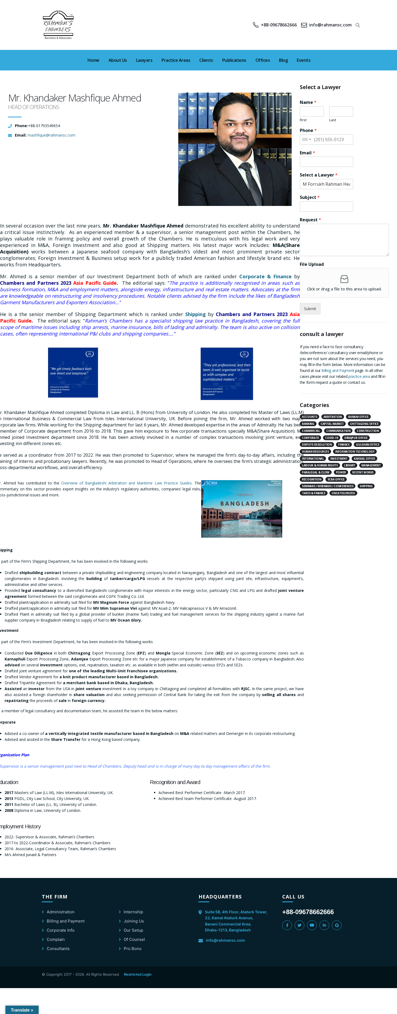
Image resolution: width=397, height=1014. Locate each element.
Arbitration (333, 417)
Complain (56, 939)
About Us (118, 60)
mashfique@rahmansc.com (51, 135)
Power (341, 472)
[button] (358, 25)
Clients (206, 60)
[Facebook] (287, 925)
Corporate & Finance (265, 276)
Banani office (358, 417)
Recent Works (363, 472)
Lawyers (144, 60)
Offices (262, 60)
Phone (308, 130)
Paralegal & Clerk (315, 472)
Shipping (195, 314)
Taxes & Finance (313, 493)
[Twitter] (299, 925)
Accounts (309, 417)
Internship (133, 911)
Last (332, 120)
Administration (61, 911)
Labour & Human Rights (320, 465)
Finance (344, 444)
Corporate (310, 438)
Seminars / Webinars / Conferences (327, 486)
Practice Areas (176, 60)
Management (371, 465)
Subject (310, 197)
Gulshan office (367, 444)
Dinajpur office (356, 438)
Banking (308, 424)
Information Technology (354, 451)
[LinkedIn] (324, 925)
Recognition (311, 479)
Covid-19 (331, 438)
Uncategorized (343, 493)
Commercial (311, 431)
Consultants (58, 948)
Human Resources (315, 451)
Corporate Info (61, 930)
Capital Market (332, 424)
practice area (359, 376)
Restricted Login (138, 974)
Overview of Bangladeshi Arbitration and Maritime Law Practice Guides (126, 483)
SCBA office (336, 479)
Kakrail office (364, 458)
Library (349, 465)
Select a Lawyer (319, 175)
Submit (310, 308)
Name (308, 102)
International (313, 458)
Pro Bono (133, 948)
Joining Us (134, 921)
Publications (234, 60)
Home (93, 60)
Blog (283, 60)
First (303, 120)
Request (310, 220)
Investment (339, 458)
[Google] (337, 925)
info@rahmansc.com (225, 940)
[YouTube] (312, 925)
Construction (368, 431)
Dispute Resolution (317, 444)
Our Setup (133, 930)
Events (303, 60)
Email (307, 153)
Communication (338, 431)
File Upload (312, 264)
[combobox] (306, 139)
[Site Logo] (58, 25)
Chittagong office (364, 424)
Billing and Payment (337, 370)
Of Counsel (134, 939)
